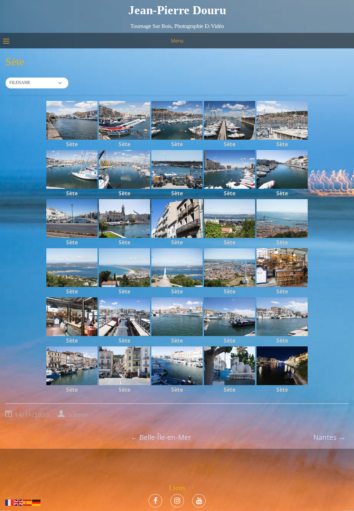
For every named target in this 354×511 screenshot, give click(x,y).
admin (78, 415)
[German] (36, 502)
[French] (9, 502)
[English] (18, 502)
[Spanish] (27, 502)
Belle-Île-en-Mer (161, 437)
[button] (37, 83)
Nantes (329, 437)
